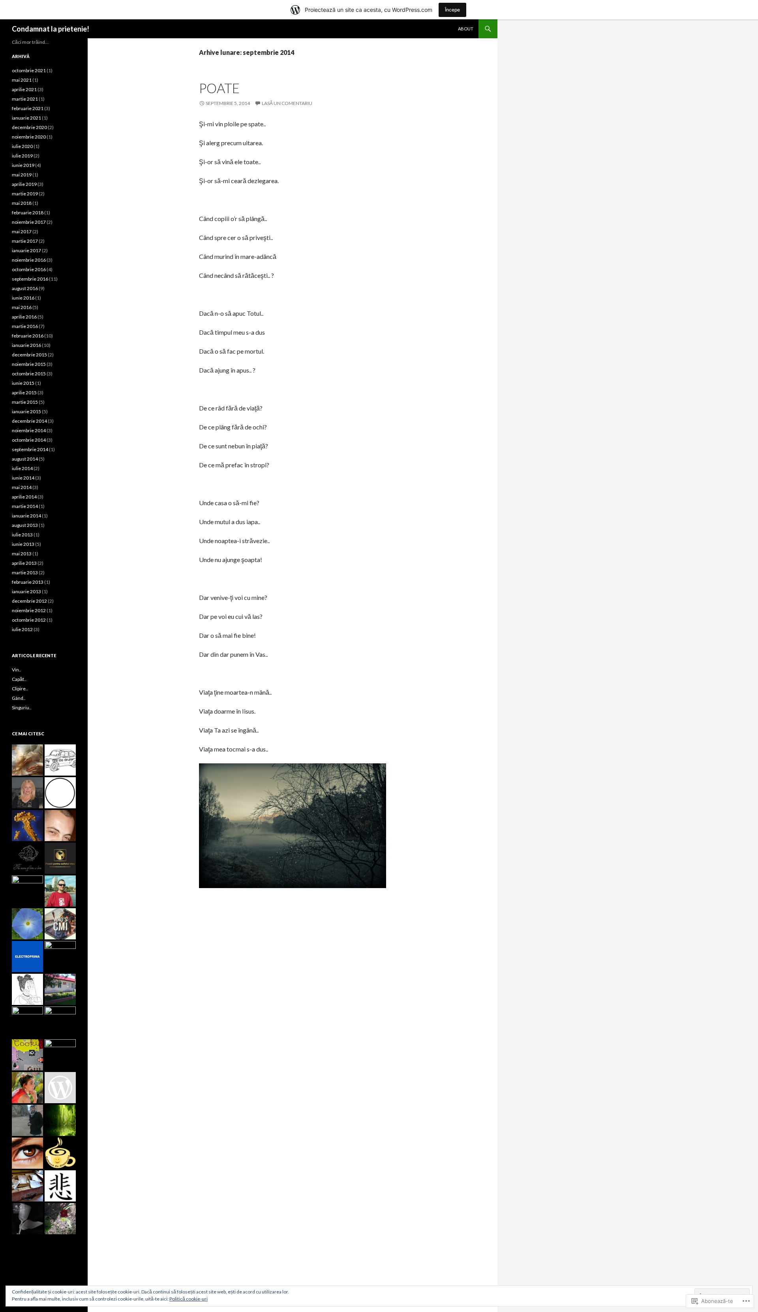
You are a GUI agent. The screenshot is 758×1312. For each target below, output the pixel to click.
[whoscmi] (60, 923)
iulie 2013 (22, 535)
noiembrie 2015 (29, 364)
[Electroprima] (27, 956)
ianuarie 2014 (26, 516)
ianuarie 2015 (26, 411)
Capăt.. (19, 679)
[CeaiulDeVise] (27, 989)
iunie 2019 (23, 165)
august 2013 (25, 525)
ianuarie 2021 (26, 118)
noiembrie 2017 (29, 222)
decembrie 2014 (29, 421)
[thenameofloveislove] (27, 858)
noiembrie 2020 (29, 137)
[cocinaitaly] (27, 825)
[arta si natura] (27, 1087)
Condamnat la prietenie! (50, 28)
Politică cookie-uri (188, 1299)
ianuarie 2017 (26, 250)
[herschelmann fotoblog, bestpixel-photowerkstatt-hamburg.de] (27, 1054)
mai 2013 (22, 554)
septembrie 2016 (30, 279)
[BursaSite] (60, 956)
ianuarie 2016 (26, 345)
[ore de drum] (60, 760)
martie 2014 (25, 506)
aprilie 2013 (24, 563)
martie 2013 (25, 572)
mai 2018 (22, 203)
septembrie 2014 (30, 449)
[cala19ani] (27, 1218)
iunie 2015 (23, 383)
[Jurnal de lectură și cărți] (60, 1218)
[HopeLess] (60, 1054)
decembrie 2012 (29, 601)
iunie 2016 (23, 298)
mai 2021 (22, 80)
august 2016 (25, 288)
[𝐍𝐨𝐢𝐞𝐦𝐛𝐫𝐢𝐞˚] (60, 792)
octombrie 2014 (29, 440)
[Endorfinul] (60, 825)
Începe (452, 10)
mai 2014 (22, 487)
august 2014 (25, 459)
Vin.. (16, 670)
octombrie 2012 (29, 620)
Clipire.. (20, 689)
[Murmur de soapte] (60, 1185)
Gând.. (19, 698)
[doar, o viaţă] (60, 891)
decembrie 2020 (29, 127)
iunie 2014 (23, 478)
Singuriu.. (22, 707)
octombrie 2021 (29, 70)
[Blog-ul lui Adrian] (27, 1022)
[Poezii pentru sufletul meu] (60, 858)
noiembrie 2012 (29, 610)
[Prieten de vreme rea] (27, 891)
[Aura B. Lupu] (27, 792)
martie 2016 (25, 326)
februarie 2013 (27, 582)
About (465, 28)
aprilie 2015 (24, 392)
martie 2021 (25, 99)
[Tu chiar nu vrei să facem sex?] (60, 1087)
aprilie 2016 (24, 317)
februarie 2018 (27, 213)
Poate (219, 88)
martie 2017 (25, 241)
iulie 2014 (22, 468)
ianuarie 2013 (26, 591)
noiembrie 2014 (29, 430)
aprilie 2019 (24, 184)
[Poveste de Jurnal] (27, 1120)
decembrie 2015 (29, 355)
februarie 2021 (27, 108)
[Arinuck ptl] (27, 923)
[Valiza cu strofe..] (27, 1185)
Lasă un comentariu (287, 103)
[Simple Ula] (60, 1022)
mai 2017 (22, 231)
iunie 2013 (23, 544)
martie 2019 (25, 194)
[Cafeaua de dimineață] (60, 1153)
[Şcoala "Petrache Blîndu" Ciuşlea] (60, 989)
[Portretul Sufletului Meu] (27, 1153)
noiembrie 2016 (29, 260)
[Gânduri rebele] (27, 760)
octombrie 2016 (29, 269)
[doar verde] (60, 1120)
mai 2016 (22, 307)
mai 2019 (22, 175)
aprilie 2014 (24, 497)
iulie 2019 (22, 156)
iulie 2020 (22, 146)
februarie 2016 (27, 336)
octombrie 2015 (29, 374)
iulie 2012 (22, 629)
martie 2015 (25, 402)
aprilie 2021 (24, 89)
